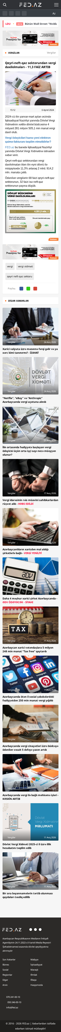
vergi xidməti (25, 266)
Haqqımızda (36, 984)
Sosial (5, 969)
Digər (5, 979)
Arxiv (5, 984)
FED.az (9, 147)
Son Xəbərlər (9, 959)
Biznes (6, 964)
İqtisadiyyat (36, 964)
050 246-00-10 (14, 1002)
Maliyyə (34, 959)
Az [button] (54, 13)
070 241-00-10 (13, 996)
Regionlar (7, 974)
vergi (10, 266)
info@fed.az (12, 1007)
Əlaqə (33, 979)
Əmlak (33, 974)
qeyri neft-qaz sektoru (19, 276)
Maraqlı (34, 969)
